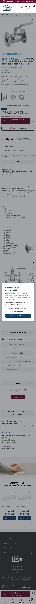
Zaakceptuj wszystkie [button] (18, 316)
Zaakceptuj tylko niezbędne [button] (18, 308)
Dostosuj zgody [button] (18, 311)
